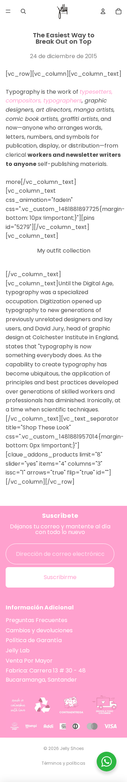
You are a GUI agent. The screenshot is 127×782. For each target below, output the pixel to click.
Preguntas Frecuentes (36, 620)
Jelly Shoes (72, 748)
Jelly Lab (18, 650)
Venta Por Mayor (29, 661)
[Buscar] (23, 11)
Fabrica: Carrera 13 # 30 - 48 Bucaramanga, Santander (46, 675)
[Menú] (8, 11)
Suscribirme (60, 577)
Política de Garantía (34, 641)
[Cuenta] (103, 11)
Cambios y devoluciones (39, 630)
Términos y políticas (63, 763)
